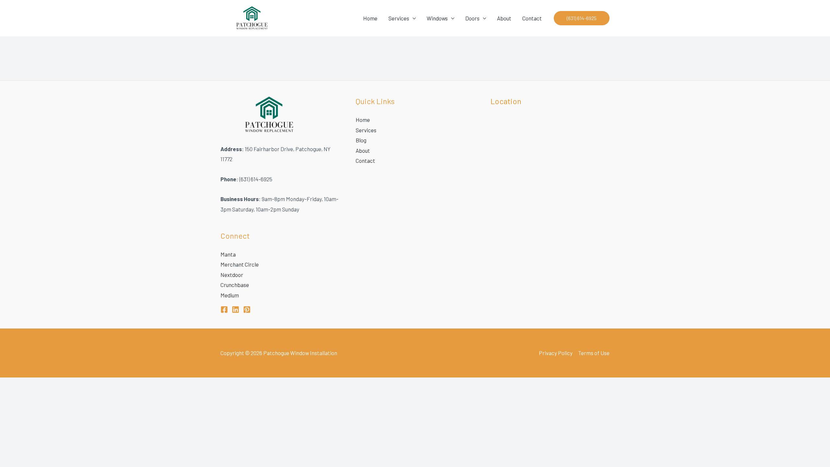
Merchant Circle (239, 264)
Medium (229, 295)
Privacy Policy (556, 353)
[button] (582, 18)
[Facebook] (224, 309)
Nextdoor (231, 274)
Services (398, 18)
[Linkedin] (235, 309)
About (504, 18)
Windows (437, 18)
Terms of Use (594, 353)
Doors (472, 18)
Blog (361, 140)
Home (370, 18)
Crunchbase (234, 284)
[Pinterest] (247, 309)
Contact (532, 18)
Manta (228, 254)
